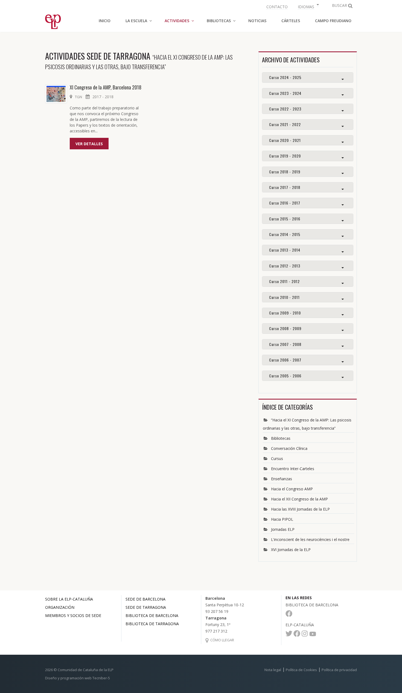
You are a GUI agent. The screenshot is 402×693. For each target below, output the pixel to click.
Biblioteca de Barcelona (152, 615)
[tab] (307, 77)
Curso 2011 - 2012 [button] (284, 281)
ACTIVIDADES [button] (177, 20)
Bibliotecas (280, 438)
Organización (59, 607)
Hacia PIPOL (282, 519)
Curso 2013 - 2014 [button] (284, 250)
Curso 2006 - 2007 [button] (285, 360)
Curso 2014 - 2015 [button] (284, 234)
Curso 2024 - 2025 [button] (285, 77)
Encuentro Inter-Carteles (292, 468)
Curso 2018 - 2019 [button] (284, 172)
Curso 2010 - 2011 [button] (284, 297)
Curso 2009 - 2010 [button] (285, 313)
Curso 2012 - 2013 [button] (284, 266)
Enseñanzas (281, 478)
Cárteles (290, 20)
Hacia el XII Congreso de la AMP (299, 499)
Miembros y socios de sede (73, 615)
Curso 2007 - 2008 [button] (285, 344)
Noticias (257, 20)
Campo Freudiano (333, 20)
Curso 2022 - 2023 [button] (285, 109)
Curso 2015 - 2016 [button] (284, 219)
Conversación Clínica (289, 448)
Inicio (104, 20)
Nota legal (272, 670)
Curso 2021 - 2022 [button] (285, 124)
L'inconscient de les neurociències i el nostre (310, 539)
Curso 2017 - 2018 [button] (284, 187)
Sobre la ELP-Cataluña (69, 599)
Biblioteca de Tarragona (152, 623)
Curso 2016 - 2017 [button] (284, 203)
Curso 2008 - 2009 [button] (285, 328)
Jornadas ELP (283, 529)
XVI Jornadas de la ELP (291, 549)
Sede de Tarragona (146, 607)
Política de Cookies (301, 670)
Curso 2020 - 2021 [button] (285, 140)
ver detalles (89, 143)
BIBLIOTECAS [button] (219, 20)
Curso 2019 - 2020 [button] (285, 156)
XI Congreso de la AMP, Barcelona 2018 (105, 87)
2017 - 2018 (102, 96)
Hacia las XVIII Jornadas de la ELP (300, 509)
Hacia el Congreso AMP (292, 488)
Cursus (277, 458)
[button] (308, 6)
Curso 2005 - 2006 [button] (285, 376)
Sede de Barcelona (145, 599)
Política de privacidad (339, 670)
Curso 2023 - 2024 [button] (285, 93)
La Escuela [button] (136, 20)
